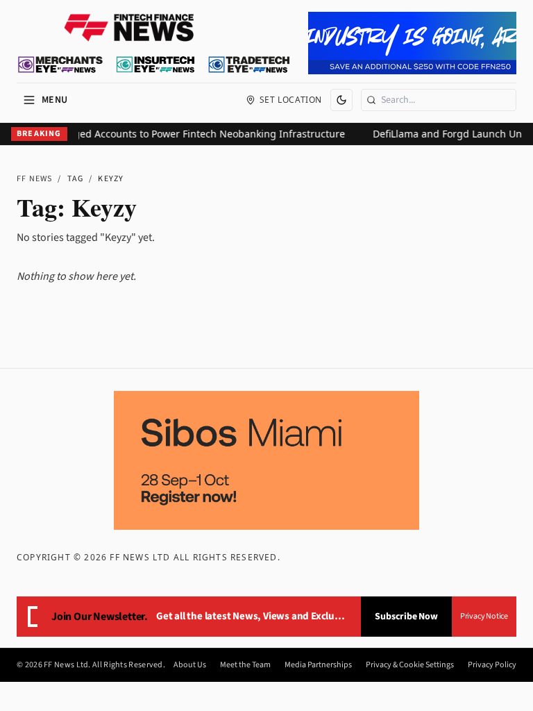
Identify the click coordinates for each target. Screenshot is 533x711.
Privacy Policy (492, 665)
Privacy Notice (484, 616)
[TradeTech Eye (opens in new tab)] (249, 64)
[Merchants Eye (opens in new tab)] (60, 64)
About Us (190, 665)
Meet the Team (245, 665)
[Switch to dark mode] (341, 100)
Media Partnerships (318, 665)
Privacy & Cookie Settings (410, 665)
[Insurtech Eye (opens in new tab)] (155, 64)
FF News (34, 179)
